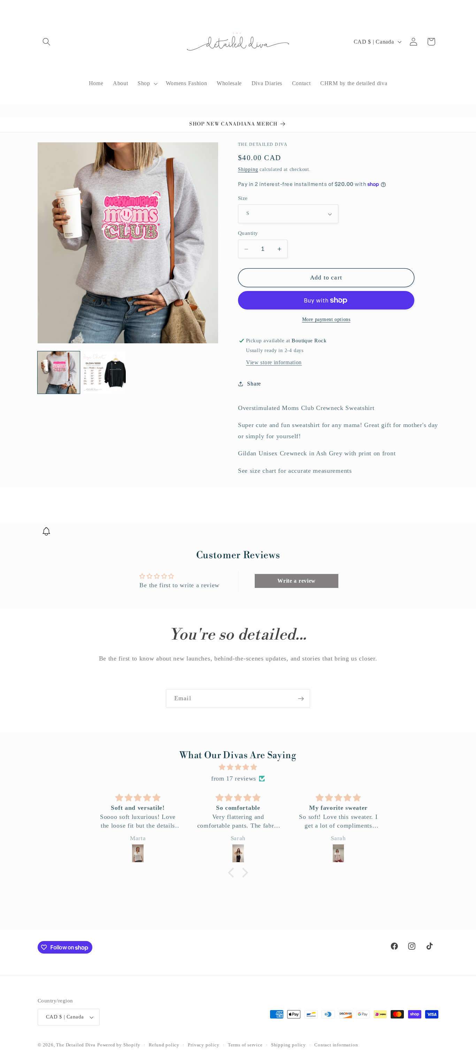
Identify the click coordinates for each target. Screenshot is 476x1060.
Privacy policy (203, 1045)
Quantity (248, 233)
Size (243, 198)
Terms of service (245, 1045)
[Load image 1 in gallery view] (59, 372)
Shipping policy (288, 1045)
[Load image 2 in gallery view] (105, 372)
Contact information (336, 1045)
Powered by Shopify (118, 1045)
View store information (274, 362)
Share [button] (254, 384)
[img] (238, 767)
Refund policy (164, 1045)
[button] (46, 42)
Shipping (248, 169)
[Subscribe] (301, 698)
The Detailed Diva (75, 1045)
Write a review (296, 581)
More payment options (326, 319)
